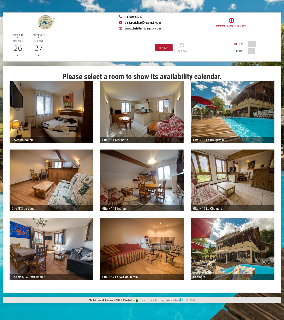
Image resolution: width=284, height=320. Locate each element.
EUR (239, 51)
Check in (18, 35)
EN (241, 44)
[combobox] (246, 44)
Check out (38, 35)
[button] (164, 47)
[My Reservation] (182, 44)
